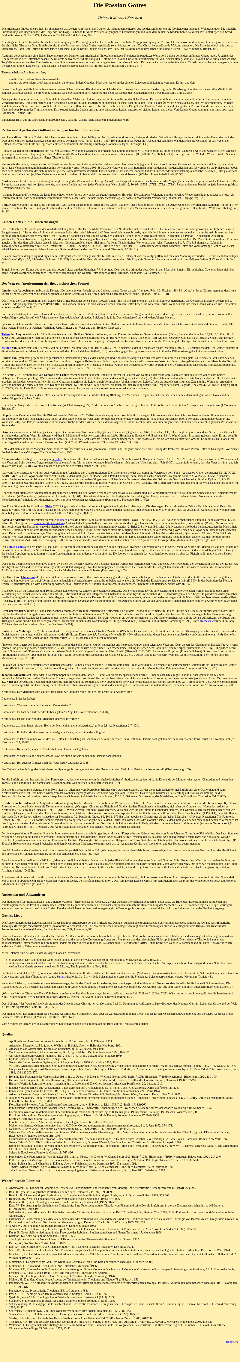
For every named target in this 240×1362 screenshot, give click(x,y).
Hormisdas (206, 621)
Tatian (6, 334)
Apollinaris (60, 519)
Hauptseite (232, 1341)
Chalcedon (28, 577)
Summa (61, 976)
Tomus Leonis (16, 546)
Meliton (6, 347)
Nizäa (48, 506)
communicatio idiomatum (49, 523)
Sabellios (57, 459)
